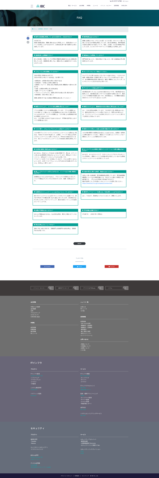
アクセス (126, 1)
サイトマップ (85, 475)
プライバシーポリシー (66, 475)
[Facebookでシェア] (28, 38)
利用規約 (77, 475)
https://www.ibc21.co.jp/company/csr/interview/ (97, 183)
